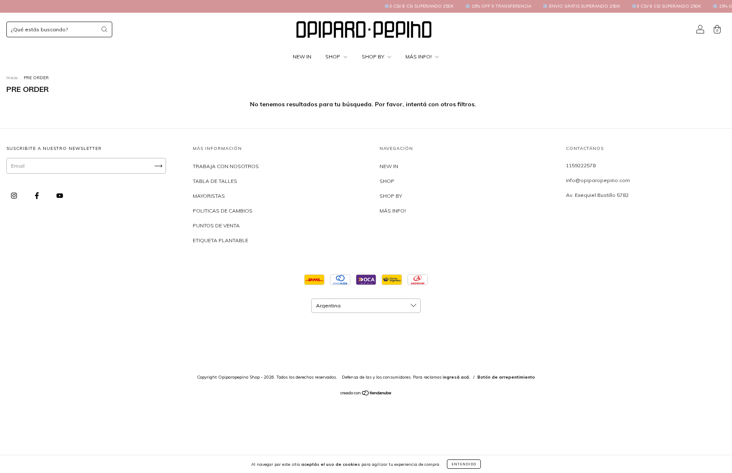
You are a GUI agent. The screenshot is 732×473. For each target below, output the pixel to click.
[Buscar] (104, 29)
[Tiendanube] (366, 394)
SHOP (333, 56)
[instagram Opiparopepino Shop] (14, 196)
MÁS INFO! (419, 56)
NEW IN (302, 56)
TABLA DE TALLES (215, 181)
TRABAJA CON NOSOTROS (226, 166)
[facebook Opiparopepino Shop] (37, 196)
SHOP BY (373, 56)
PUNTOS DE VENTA (216, 225)
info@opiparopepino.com (598, 180)
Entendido (464, 464)
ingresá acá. (456, 377)
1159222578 (581, 165)
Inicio (11, 77)
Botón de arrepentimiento (506, 377)
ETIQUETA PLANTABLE (220, 240)
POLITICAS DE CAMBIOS (222, 210)
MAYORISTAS (209, 196)
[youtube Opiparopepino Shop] (59, 196)
